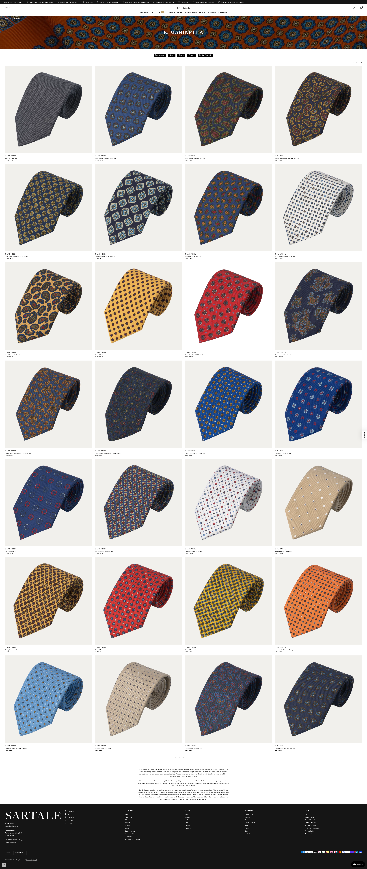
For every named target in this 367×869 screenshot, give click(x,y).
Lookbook (212, 12)
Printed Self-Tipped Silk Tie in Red (194, 355)
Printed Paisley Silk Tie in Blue (193, 748)
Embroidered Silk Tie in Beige (283, 551)
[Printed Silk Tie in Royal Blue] (228, 207)
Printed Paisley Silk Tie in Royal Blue (105, 158)
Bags (246, 831)
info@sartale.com (10, 842)
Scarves (247, 817)
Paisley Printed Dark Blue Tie (283, 355)
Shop (11, 18)
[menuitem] (145, 12)
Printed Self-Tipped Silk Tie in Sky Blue (16, 748)
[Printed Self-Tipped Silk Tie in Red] (228, 306)
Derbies (187, 817)
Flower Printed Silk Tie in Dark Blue (105, 256)
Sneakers (188, 828)
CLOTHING (129, 810)
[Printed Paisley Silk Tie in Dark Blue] (228, 109)
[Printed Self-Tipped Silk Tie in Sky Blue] (48, 699)
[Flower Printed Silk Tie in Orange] (318, 601)
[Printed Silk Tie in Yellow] (138, 306)
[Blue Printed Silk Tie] (48, 502)
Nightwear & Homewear (132, 839)
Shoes (179, 12)
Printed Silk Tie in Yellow (102, 355)
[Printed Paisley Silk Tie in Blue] (228, 699)
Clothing (169, 12)
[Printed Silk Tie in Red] (138, 601)
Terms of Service (310, 834)
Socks (247, 828)
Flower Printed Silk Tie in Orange (284, 650)
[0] (360, 7)
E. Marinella (10, 155)
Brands (202, 12)
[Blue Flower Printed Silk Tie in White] (318, 207)
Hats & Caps (249, 814)
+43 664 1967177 (10, 840)
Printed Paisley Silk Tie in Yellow (14, 355)
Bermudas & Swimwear (132, 834)
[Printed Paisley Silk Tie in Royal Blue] (138, 109)
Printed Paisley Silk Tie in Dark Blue (195, 158)
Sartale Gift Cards (310, 823)
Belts (246, 825)
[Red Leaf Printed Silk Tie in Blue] (138, 502)
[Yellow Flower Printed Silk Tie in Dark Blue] (48, 207)
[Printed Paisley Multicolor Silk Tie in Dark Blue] (138, 404)
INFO (307, 810)
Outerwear (128, 836)
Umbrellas (248, 834)
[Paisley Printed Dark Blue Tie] (318, 306)
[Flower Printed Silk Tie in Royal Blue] (228, 404)
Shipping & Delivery (311, 825)
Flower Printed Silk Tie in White (193, 551)
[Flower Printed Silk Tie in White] (228, 502)
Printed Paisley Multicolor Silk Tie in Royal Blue (18, 453)
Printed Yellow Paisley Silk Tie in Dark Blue (287, 158)
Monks (187, 823)
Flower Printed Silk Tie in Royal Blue (195, 453)
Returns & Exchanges (312, 828)
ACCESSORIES (250, 810)
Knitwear (127, 823)
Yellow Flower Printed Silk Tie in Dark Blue (16, 256)
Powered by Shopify (31, 860)
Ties (246, 820)
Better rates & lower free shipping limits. (25, 2)
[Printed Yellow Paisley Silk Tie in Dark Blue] (318, 109)
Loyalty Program (310, 817)
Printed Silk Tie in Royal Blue (193, 256)
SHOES (187, 810)
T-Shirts (127, 820)
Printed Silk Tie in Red (101, 650)
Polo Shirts (128, 817)
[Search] (357, 7)
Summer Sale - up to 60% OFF (53, 2)
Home (6, 18)
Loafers (187, 820)
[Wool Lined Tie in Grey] (48, 109)
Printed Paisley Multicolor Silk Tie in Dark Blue (108, 453)
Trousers (127, 825)
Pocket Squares (250, 823)
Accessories (190, 12)
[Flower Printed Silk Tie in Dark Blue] (138, 207)
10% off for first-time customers (92, 2)
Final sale (156, 12)
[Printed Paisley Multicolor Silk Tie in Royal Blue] (48, 404)
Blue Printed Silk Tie (10, 551)
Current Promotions (311, 820)
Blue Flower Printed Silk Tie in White (285, 256)
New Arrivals (72, 2)
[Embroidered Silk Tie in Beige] (318, 502)
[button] (160, 55)
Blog (306, 814)
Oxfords (187, 825)
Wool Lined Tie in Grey (11, 158)
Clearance (222, 12)
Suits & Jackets (130, 831)
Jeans (127, 828)
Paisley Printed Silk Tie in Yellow (14, 650)
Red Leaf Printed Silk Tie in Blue (104, 551)
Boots (187, 814)
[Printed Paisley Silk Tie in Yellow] (48, 306)
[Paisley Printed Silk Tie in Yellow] (48, 601)
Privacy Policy (309, 831)
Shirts (127, 814)
